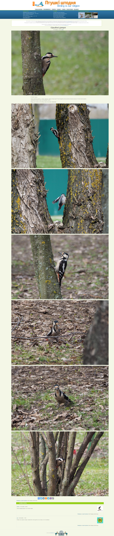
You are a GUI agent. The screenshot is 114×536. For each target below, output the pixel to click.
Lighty (62, 29)
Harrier (18, 506)
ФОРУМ (63, 9)
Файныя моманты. (26, 14)
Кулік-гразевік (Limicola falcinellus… (59, 14)
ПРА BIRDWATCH (47, 9)
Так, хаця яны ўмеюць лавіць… (28, 16)
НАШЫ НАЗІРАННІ (38, 9)
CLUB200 (59, 9)
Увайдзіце (18, 500)
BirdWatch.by (52, 532)
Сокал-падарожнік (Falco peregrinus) (59, 17)
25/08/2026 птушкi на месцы (27, 12)
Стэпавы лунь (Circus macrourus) (58, 12)
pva (17, 518)
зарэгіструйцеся (24, 500)
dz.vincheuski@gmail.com (64, 25)
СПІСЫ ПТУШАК (70, 9)
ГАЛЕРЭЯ (54, 9)
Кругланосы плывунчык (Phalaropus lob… (60, 13)
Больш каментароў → (26, 17)
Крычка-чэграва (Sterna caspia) (58, 16)
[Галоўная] (39, 4)
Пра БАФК (76, 9)
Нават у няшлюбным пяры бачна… (29, 13)
